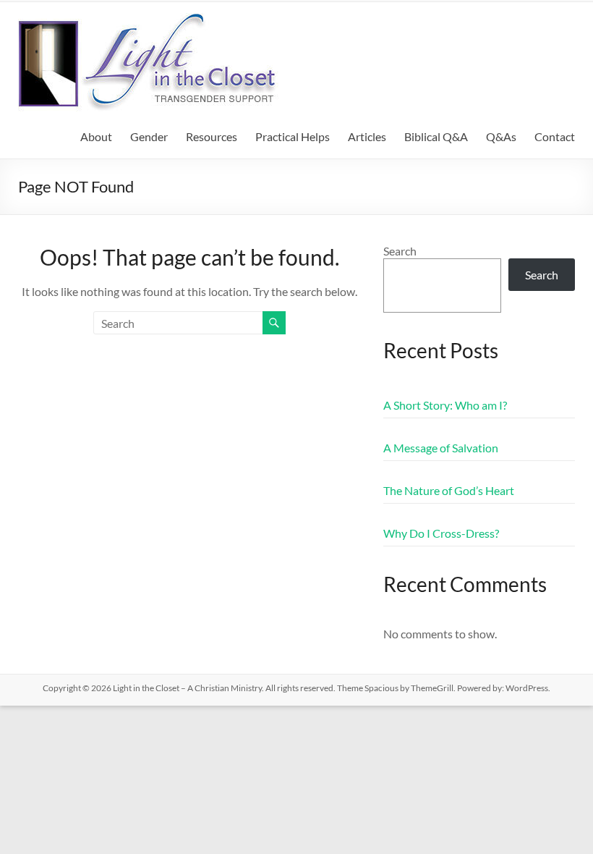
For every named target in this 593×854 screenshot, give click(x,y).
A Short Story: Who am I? (445, 405)
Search (400, 251)
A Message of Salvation (440, 448)
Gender (149, 136)
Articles (367, 136)
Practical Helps (292, 136)
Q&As (501, 136)
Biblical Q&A (436, 136)
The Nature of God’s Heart (448, 490)
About (96, 136)
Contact (554, 136)
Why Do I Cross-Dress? (441, 533)
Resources (211, 136)
